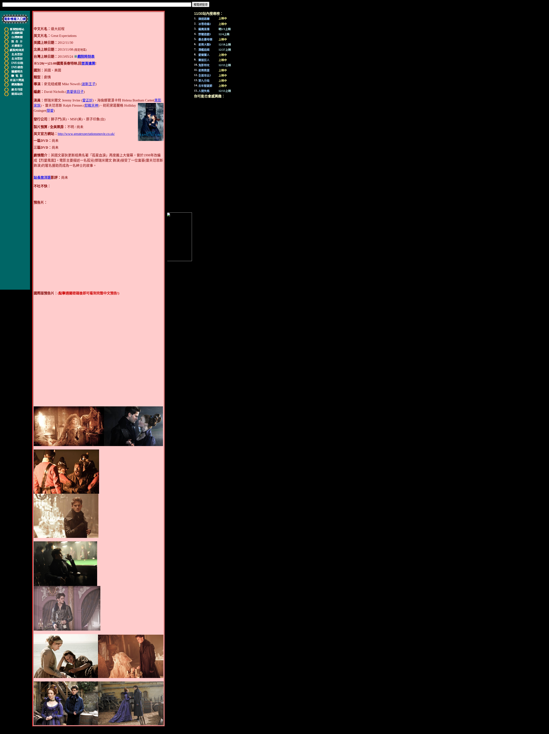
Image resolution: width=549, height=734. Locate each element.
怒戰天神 (91, 105)
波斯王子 (88, 84)
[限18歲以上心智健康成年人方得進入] (15, 85)
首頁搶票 (88, 63)
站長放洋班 (42, 177)
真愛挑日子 (75, 92)
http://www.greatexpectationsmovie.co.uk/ (86, 134)
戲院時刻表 (86, 56)
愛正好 (87, 100)
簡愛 (50, 110)
